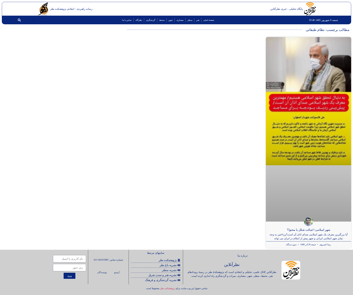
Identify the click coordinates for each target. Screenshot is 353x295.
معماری (179, 20)
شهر (170, 20)
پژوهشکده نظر (167, 288)
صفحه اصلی (208, 20)
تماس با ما (127, 20)
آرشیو (117, 272)
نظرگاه (139, 20)
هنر (197, 20)
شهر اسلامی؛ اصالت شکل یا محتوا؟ (308, 229)
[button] (19, 20)
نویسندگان (102, 272)
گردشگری (150, 20)
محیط (162, 20)
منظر (189, 20)
